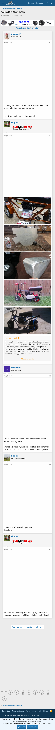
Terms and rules (18, 711)
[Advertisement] (27, 73)
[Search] (51, 3)
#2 (50, 135)
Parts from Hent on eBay (27, 28)
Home (45, 711)
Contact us (6, 711)
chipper (15, 122)
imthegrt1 (6, 15)
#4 (50, 464)
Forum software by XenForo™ (20, 716)
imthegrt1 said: (11, 338)
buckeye (15, 455)
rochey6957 (17, 367)
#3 (50, 376)
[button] (3, 3)
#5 (50, 549)
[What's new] (47, 3)
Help (40, 711)
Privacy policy (31, 711)
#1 (50, 42)
